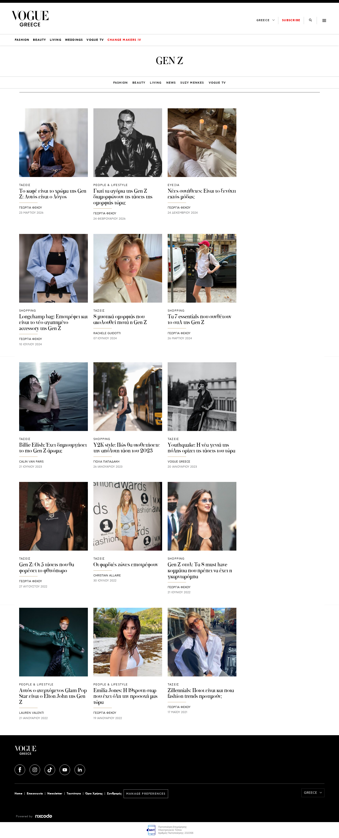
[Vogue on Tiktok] (50, 769)
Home (18, 793)
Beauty (138, 83)
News (171, 83)
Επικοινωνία (35, 793)
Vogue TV (217, 83)
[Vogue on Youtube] (65, 769)
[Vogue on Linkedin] (79, 769)
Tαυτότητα (74, 793)
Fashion (120, 83)
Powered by (24, 816)
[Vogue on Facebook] (20, 769)
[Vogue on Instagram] (35, 769)
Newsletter (54, 793)
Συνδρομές (114, 793)
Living (155, 83)
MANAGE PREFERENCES (146, 794)
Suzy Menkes (192, 83)
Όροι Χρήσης (94, 793)
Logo (66, 752)
